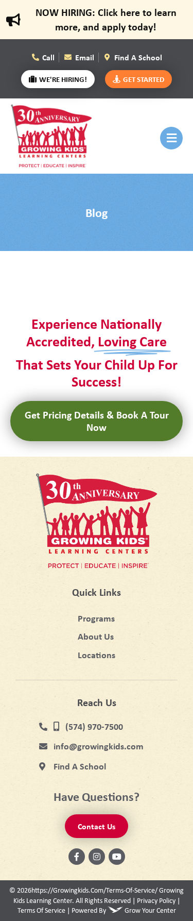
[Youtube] (117, 856)
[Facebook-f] (76, 856)
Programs (96, 618)
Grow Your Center (150, 910)
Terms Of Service (41, 910)
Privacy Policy (156, 900)
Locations (96, 654)
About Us (96, 636)
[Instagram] (97, 856)
